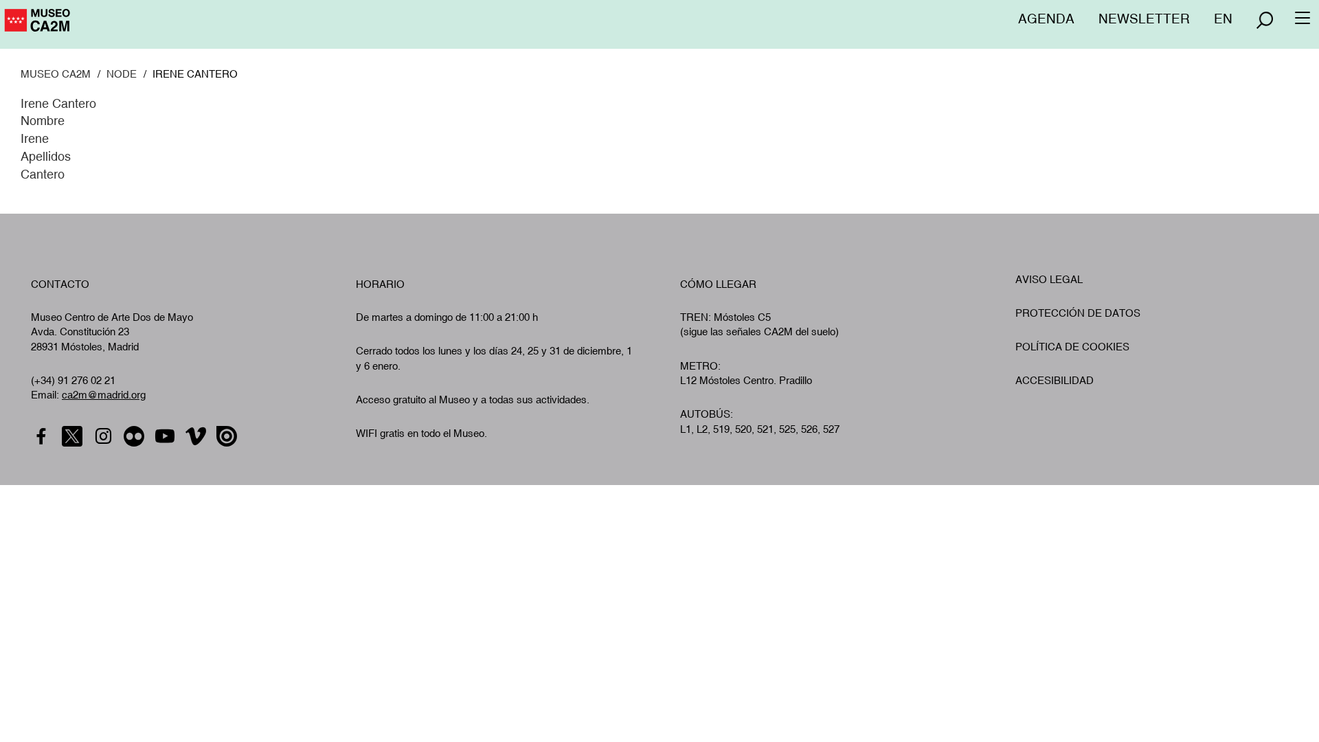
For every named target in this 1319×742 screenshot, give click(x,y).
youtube (167, 436)
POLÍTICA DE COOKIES (1072, 346)
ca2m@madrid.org (104, 395)
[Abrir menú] (1264, 20)
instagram (105, 436)
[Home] (96, 25)
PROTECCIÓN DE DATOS (1077, 313)
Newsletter (1144, 18)
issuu (228, 436)
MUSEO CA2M (56, 74)
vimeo (197, 436)
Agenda (1046, 18)
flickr (136, 436)
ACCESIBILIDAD (1054, 380)
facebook (43, 436)
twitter (74, 436)
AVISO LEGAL (1049, 279)
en (1223, 18)
